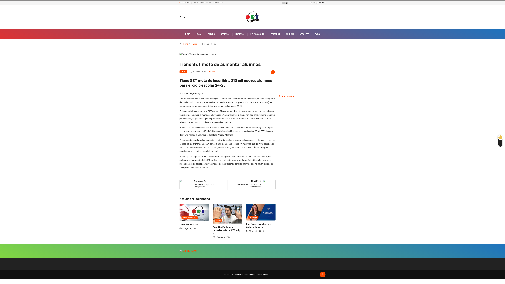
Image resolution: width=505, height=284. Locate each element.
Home (185, 44)
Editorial (275, 34)
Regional (225, 34)
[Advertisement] (302, 73)
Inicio (187, 34)
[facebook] (180, 17)
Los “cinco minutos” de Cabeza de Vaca (208, 3)
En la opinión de (189, 218)
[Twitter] (185, 17)
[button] (283, 3)
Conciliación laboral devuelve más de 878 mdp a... (226, 230)
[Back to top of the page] (323, 274)
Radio (317, 34)
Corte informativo (189, 224)
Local (199, 34)
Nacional (240, 34)
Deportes (304, 34)
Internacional (257, 34)
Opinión (290, 34)
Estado (211, 34)
